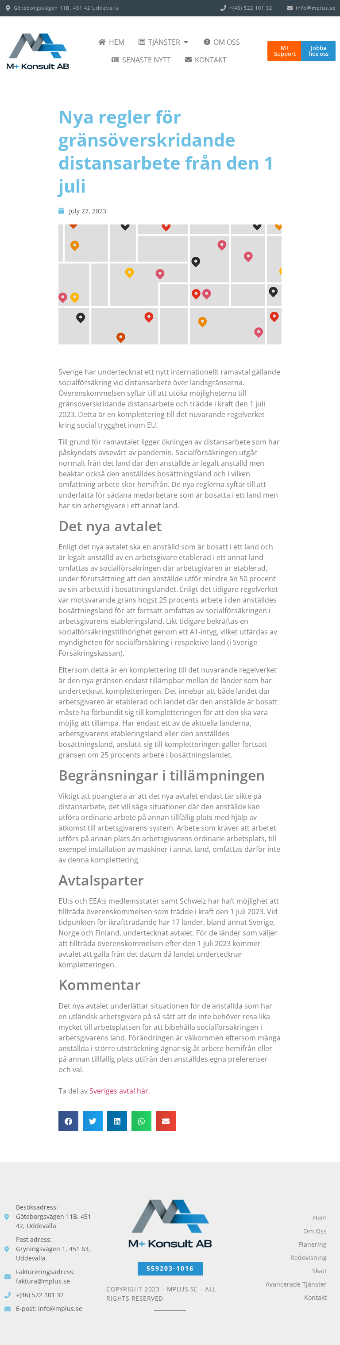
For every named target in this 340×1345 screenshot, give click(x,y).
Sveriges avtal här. (119, 1091)
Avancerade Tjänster (296, 1284)
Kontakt (315, 1297)
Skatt (319, 1271)
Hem (320, 1218)
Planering (312, 1244)
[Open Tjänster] (185, 42)
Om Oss (315, 1231)
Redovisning (308, 1257)
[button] (68, 1121)
